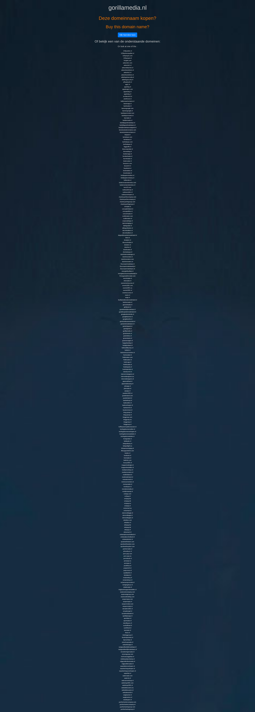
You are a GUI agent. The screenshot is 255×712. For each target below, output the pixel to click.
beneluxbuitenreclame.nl (127, 132)
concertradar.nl (127, 213)
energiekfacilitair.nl (127, 271)
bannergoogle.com (127, 108)
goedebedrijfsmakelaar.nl (127, 309)
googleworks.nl (127, 319)
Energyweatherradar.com (127, 276)
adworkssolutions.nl (127, 75)
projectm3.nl (127, 568)
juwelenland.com (127, 395)
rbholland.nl (127, 575)
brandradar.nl (127, 173)
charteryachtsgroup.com (127, 201)
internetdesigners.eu (127, 376)
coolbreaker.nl (127, 218)
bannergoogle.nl (127, 111)
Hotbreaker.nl (127, 359)
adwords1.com (127, 63)
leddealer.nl (127, 441)
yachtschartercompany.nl (127, 704)
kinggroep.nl (127, 422)
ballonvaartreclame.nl (127, 101)
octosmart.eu (127, 508)
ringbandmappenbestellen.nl (127, 589)
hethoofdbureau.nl (127, 348)
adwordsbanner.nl (127, 67)
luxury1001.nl (127, 462)
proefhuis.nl (127, 565)
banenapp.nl (127, 103)
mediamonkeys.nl (127, 470)
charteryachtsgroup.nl (127, 204)
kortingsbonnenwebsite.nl (128, 434)
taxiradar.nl (127, 630)
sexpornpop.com (127, 599)
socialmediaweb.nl (127, 613)
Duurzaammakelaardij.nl (127, 266)
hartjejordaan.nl (127, 345)
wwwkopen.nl (127, 699)
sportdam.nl (127, 618)
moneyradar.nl (127, 484)
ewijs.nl (127, 297)
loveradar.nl (127, 458)
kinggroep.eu (127, 419)
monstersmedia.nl (127, 489)
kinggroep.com (127, 417)
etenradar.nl (127, 280)
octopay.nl (127, 506)
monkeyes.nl (127, 486)
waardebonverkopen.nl (127, 666)
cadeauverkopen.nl (128, 194)
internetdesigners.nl (127, 379)
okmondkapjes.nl (127, 517)
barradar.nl (127, 118)
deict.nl (127, 237)
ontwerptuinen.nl (127, 539)
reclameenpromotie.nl (127, 582)
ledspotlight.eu (127, 446)
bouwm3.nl (127, 166)
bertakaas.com (127, 137)
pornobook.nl (127, 558)
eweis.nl (127, 295)
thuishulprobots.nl (127, 637)
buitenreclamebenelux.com (127, 182)
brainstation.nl (127, 170)
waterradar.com (127, 675)
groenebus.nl (127, 336)
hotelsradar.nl (127, 364)
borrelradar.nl (127, 158)
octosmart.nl (127, 510)
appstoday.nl (127, 91)
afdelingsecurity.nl (127, 79)
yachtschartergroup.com (127, 707)
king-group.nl (127, 415)
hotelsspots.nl (127, 367)
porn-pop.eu (127, 556)
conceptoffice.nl (127, 211)
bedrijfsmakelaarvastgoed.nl (127, 127)
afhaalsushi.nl (127, 82)
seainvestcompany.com (127, 592)
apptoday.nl (127, 94)
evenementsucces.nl (127, 283)
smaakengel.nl (127, 611)
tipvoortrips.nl (127, 640)
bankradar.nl (127, 106)
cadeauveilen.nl (127, 192)
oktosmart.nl (127, 532)
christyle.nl (127, 206)
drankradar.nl (127, 249)
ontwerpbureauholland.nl (127, 534)
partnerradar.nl (127, 549)
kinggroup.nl (127, 424)
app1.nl (127, 84)
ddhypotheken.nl (127, 228)
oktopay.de (127, 527)
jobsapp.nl (127, 386)
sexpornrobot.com (127, 604)
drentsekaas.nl (127, 252)
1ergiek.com (127, 60)
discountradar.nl (128, 242)
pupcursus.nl (128, 570)
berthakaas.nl (127, 144)
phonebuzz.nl (127, 551)
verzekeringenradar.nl (127, 652)
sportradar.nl (127, 620)
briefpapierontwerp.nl (127, 178)
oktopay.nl (127, 529)
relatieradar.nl (127, 587)
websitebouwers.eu (127, 687)
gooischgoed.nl (127, 326)
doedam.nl (127, 245)
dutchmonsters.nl (127, 261)
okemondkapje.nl (127, 513)
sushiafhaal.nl (127, 625)
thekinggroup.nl (127, 635)
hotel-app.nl (127, 362)
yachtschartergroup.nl (127, 709)
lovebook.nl (127, 455)
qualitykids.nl (128, 573)
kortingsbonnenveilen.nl (127, 429)
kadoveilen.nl (127, 403)
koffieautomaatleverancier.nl (127, 427)
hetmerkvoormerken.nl (127, 352)
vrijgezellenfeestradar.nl (127, 661)
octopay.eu (127, 503)
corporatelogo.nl (127, 221)
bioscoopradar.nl (127, 149)
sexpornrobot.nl (127, 606)
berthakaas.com (127, 142)
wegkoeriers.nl (127, 697)
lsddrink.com (127, 460)
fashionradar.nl (127, 302)
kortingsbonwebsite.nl (127, 436)
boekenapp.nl (127, 154)
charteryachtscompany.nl (127, 199)
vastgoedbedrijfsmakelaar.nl (127, 647)
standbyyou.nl (127, 623)
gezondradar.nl (127, 304)
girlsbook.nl (127, 307)
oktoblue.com (127, 520)
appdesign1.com (127, 89)
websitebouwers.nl (127, 690)
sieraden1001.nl (127, 608)
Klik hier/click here (127, 35)
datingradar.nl (127, 225)
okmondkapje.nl (127, 515)
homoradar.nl (127, 355)
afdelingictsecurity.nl (127, 77)
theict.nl (127, 632)
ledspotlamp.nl (127, 443)
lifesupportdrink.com (127, 450)
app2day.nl (127, 87)
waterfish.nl (127, 673)
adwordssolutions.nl (127, 70)
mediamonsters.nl (127, 472)
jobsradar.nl (127, 388)
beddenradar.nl (127, 120)
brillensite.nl (127, 180)
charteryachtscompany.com (127, 197)
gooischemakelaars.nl (127, 324)
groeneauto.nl (127, 333)
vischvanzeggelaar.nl (127, 656)
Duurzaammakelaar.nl (127, 264)
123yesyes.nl (127, 58)
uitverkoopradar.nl (127, 642)
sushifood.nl (127, 628)
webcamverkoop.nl (127, 680)
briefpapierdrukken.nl (127, 175)
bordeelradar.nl (127, 156)
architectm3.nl (127, 96)
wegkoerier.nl (127, 695)
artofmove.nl (127, 99)
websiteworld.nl (127, 692)
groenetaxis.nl (127, 338)
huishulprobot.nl (128, 369)
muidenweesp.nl (127, 491)
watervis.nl (127, 678)
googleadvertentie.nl (127, 314)
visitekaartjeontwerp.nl (128, 659)
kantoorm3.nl (127, 407)
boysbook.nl (127, 168)
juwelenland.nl (127, 398)
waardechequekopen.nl (127, 668)
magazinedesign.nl (127, 465)
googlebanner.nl (127, 316)
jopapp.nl (127, 391)
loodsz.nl (127, 453)
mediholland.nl (127, 474)
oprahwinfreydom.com (128, 546)
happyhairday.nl (127, 343)
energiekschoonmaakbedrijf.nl (127, 273)
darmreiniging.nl (127, 223)
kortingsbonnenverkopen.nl (127, 431)
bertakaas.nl (127, 139)
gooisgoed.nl (128, 328)
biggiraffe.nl (127, 146)
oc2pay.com (127, 494)
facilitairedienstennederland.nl (127, 300)
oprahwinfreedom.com (127, 544)
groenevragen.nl (127, 340)
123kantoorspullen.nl (127, 53)
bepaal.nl (127, 134)
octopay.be (127, 498)
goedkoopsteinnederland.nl (127, 312)
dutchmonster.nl (128, 257)
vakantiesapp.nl (127, 644)
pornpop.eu (127, 561)
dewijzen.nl (127, 240)
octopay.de (127, 501)
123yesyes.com (127, 55)
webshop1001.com (127, 683)
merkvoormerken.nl (127, 482)
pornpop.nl (127, 563)
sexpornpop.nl (127, 601)
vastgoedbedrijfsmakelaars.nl (127, 649)
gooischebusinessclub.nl (127, 321)
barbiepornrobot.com (127, 113)
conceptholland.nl (127, 209)
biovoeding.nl (127, 151)
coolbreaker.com (127, 216)
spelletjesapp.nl (127, 616)
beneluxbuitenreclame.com (127, 130)
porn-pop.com (127, 553)
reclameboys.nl (127, 580)
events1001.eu (127, 288)
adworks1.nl (127, 72)
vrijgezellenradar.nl (127, 664)
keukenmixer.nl (127, 410)
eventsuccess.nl (128, 292)
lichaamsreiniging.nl (127, 448)
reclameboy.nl (127, 577)
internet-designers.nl (127, 374)
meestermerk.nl (127, 479)
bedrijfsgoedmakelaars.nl (127, 125)
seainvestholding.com (127, 596)
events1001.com (127, 285)
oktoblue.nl (127, 522)
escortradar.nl (127, 278)
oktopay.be (127, 525)
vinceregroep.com (127, 654)
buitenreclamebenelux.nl (127, 185)
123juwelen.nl (127, 51)
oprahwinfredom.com (127, 541)
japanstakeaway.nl (127, 383)
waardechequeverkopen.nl (127, 671)
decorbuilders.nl (128, 230)
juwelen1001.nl (127, 393)
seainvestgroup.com (127, 594)
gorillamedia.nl (127, 331)
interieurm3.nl (127, 371)
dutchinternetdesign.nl (127, 254)
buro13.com (127, 187)
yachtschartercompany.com (127, 702)
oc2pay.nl (127, 496)
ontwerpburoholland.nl (128, 537)
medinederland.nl (127, 477)
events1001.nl (127, 290)
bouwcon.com (127, 163)
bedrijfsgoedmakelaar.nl (127, 122)
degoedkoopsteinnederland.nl (127, 235)
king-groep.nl (127, 412)
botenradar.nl (127, 161)
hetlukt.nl (127, 350)
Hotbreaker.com (128, 357)
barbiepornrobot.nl (127, 115)
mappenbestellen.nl (127, 467)
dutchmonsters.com (127, 259)
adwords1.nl (127, 65)
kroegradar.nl (127, 438)
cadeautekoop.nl (127, 190)
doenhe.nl (127, 247)
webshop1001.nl (127, 685)
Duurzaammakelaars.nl (127, 269)
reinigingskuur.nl (127, 585)
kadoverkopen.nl (127, 405)
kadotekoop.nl (127, 400)
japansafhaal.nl (127, 381)
